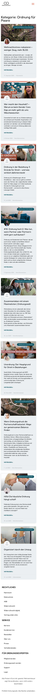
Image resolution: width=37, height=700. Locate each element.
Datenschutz (8, 597)
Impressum (8, 592)
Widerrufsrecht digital (12, 610)
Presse (6, 643)
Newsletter (8, 634)
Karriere (7, 625)
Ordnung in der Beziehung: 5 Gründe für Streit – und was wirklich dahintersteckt (17, 170)
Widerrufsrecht (9, 606)
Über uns (7, 639)
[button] (33, 4)
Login (6, 672)
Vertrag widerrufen (11, 615)
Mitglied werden (10, 659)
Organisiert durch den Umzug (17, 549)
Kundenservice (9, 630)
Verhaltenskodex (10, 648)
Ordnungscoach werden (12, 663)
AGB (5, 601)
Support (7, 667)
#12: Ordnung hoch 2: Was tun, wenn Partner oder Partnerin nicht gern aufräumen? (18, 232)
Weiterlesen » (8, 70)
